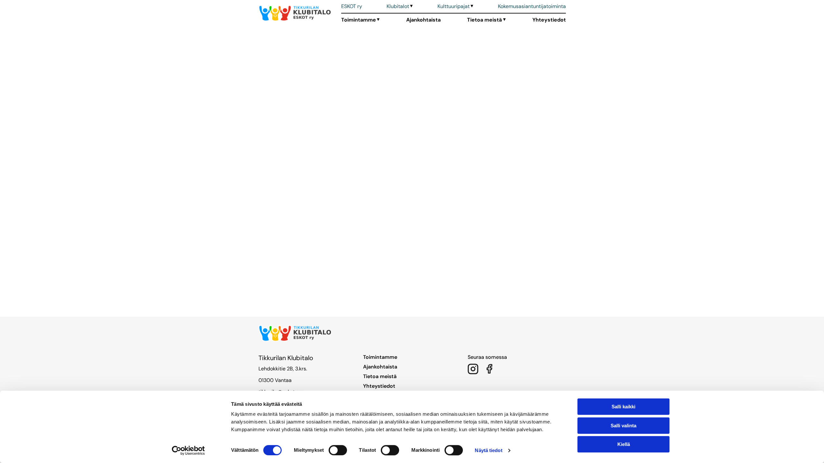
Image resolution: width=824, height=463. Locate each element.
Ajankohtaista (423, 19)
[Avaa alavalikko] (411, 6)
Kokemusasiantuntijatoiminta (532, 6)
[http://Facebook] (489, 369)
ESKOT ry (351, 6)
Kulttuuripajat (453, 6)
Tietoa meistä (484, 19)
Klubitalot (398, 6)
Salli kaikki (623, 406)
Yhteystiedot (549, 19)
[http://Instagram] (473, 369)
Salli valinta (623, 425)
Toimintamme (358, 19)
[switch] (338, 450)
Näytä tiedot (488, 450)
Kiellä (623, 444)
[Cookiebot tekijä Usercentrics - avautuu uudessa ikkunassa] (188, 450)
